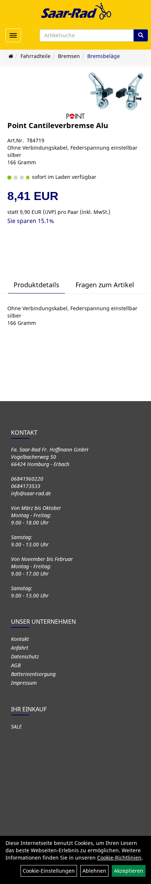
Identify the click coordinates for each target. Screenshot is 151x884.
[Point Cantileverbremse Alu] (116, 91)
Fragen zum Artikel (105, 284)
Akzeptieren (128, 870)
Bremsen (69, 56)
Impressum (24, 682)
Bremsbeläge (103, 56)
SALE (16, 726)
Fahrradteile (36, 56)
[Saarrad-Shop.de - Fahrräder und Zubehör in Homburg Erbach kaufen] (75, 11)
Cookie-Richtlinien (119, 857)
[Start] (10, 56)
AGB (16, 665)
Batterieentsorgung (33, 673)
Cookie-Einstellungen (49, 870)
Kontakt (20, 638)
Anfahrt (19, 647)
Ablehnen (94, 870)
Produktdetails (36, 284)
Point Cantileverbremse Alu (57, 125)
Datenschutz (25, 656)
